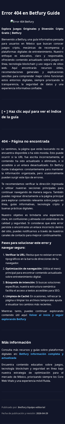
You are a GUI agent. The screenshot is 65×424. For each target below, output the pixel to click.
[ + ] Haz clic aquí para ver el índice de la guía (31, 114)
